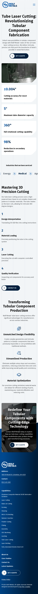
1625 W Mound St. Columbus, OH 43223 (14, 474)
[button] (34, 4)
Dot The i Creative (24, 587)
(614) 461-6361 (6, 482)
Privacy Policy (6, 579)
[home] (9, 5)
